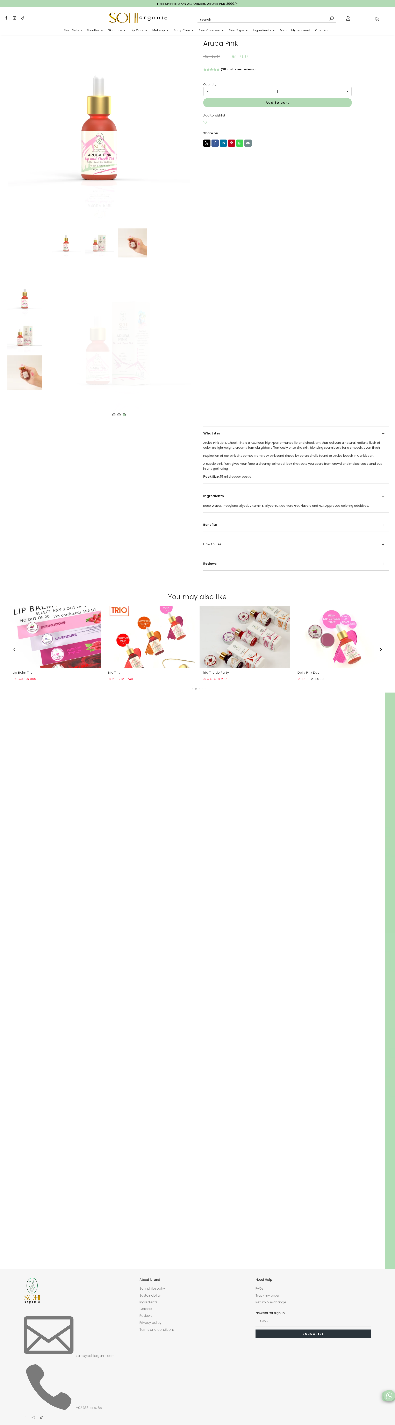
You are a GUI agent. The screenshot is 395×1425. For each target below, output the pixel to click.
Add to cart (277, 102)
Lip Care (137, 30)
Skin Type (236, 30)
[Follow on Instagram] (14, 18)
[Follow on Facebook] (6, 18)
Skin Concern (209, 30)
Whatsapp (239, 143)
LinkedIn (223, 143)
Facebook (215, 143)
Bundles (93, 30)
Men (283, 30)
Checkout (323, 30)
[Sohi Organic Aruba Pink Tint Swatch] (117, 342)
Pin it (231, 143)
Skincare (115, 30)
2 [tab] (119, 414)
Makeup (158, 30)
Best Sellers (73, 30)
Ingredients (262, 30)
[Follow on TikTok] (23, 18)
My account (301, 30)
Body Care (182, 30)
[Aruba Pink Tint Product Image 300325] (99, 127)
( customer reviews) (238, 69)
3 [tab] (124, 414)
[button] (192, 688)
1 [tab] (113, 414)
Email (248, 143)
